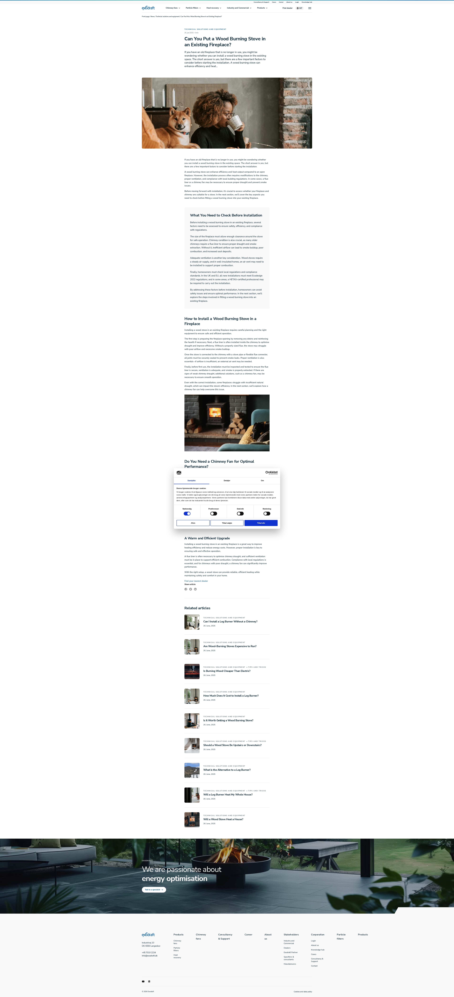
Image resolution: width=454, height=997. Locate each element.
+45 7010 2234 (149, 952)
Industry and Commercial (238, 8)
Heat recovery (213, 8)
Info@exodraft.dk (149, 955)
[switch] (213, 513)
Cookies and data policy (303, 991)
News (153, 16)
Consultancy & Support (261, 2)
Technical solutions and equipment (167, 16)
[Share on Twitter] (190, 589)
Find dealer (287, 8)
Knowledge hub (307, 2)
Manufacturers (290, 964)
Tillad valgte (227, 523)
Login (297, 2)
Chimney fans (172, 8)
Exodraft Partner (291, 952)
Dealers (287, 948)
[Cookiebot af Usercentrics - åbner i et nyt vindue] (267, 473)
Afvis (193, 523)
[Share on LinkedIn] (195, 589)
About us (289, 2)
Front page (145, 16)
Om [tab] (262, 481)
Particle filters (192, 8)
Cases (274, 2)
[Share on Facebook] (185, 589)
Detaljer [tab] (227, 481)
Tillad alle (261, 523)
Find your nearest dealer (196, 581)
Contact (314, 966)
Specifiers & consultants (289, 958)
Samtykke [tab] (192, 481)
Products (261, 8)
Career (281, 2)
